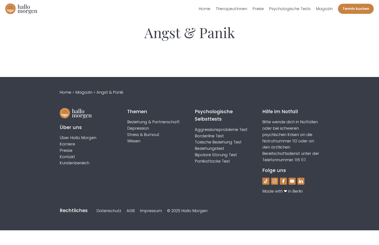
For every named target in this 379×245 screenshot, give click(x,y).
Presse (66, 150)
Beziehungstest (209, 148)
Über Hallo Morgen (78, 137)
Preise (258, 8)
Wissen (133, 141)
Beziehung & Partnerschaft (153, 122)
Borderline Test (209, 136)
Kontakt (67, 156)
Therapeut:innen (231, 8)
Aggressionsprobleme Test (221, 129)
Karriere (67, 144)
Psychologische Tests (290, 8)
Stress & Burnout (143, 134)
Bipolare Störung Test (216, 154)
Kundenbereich (74, 163)
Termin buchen (356, 8)
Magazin (324, 8)
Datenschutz (109, 210)
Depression (138, 128)
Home (204, 8)
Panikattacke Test (212, 161)
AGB (131, 210)
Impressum (151, 210)
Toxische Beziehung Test (218, 142)
